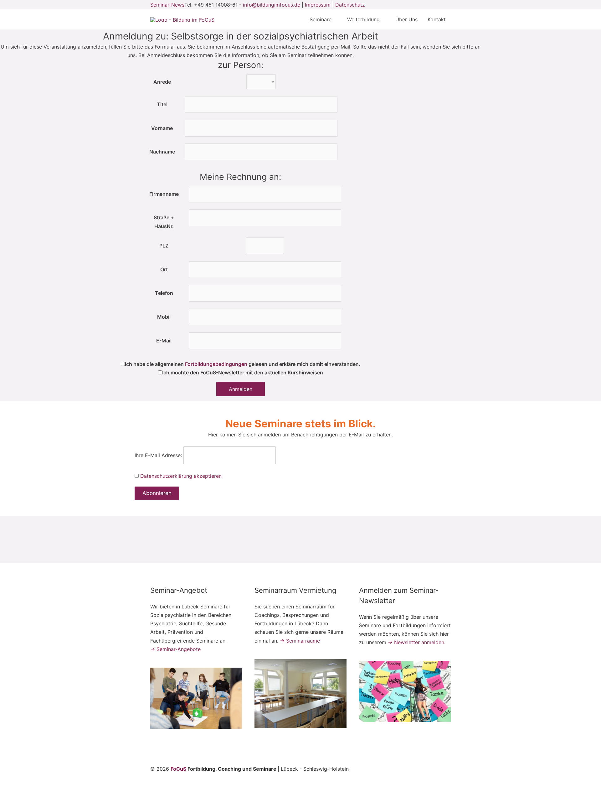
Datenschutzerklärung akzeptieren (181, 476)
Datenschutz (350, 5)
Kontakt (437, 19)
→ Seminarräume (300, 641)
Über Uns (406, 19)
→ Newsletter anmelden (416, 642)
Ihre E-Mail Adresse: (158, 455)
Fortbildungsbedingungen (216, 364)
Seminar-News (167, 5)
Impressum (318, 5)
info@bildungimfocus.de (271, 5)
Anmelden (240, 389)
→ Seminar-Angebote (175, 649)
